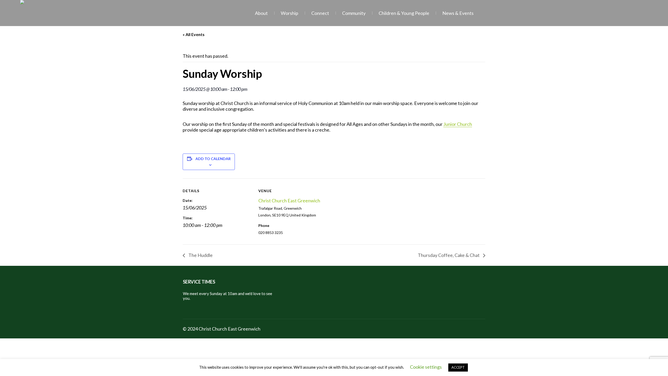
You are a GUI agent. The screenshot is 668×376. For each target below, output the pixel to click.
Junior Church (457, 124)
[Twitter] (481, 329)
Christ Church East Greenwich (289, 200)
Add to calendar (213, 158)
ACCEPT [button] (458, 367)
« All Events (194, 34)
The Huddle (200, 255)
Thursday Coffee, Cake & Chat (449, 255)
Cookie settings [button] (426, 367)
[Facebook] (468, 329)
